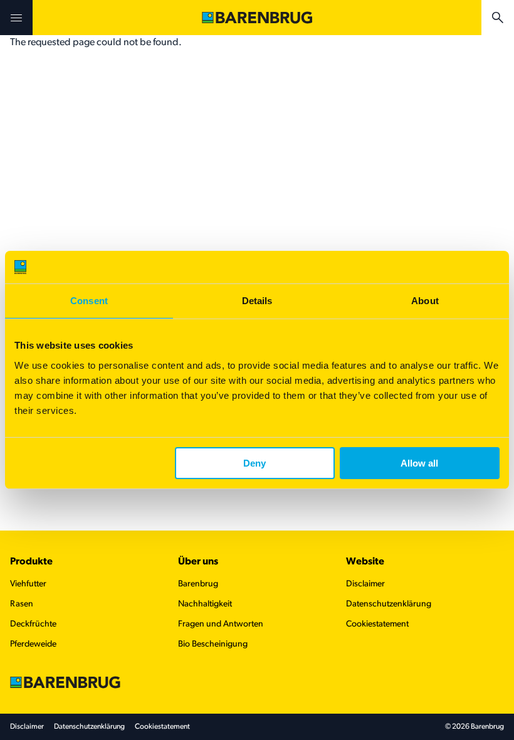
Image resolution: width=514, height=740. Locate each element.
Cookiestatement (377, 624)
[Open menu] (16, 17)
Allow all (419, 463)
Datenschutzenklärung (388, 604)
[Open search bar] (497, 17)
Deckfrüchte (33, 624)
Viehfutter (28, 584)
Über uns (198, 562)
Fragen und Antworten (220, 624)
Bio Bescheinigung (213, 644)
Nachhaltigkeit (205, 604)
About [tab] (425, 300)
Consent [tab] (89, 300)
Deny (254, 463)
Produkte (31, 562)
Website (365, 562)
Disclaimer (365, 584)
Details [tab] (257, 300)
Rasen (21, 604)
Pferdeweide (33, 644)
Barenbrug (198, 584)
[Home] (257, 17)
